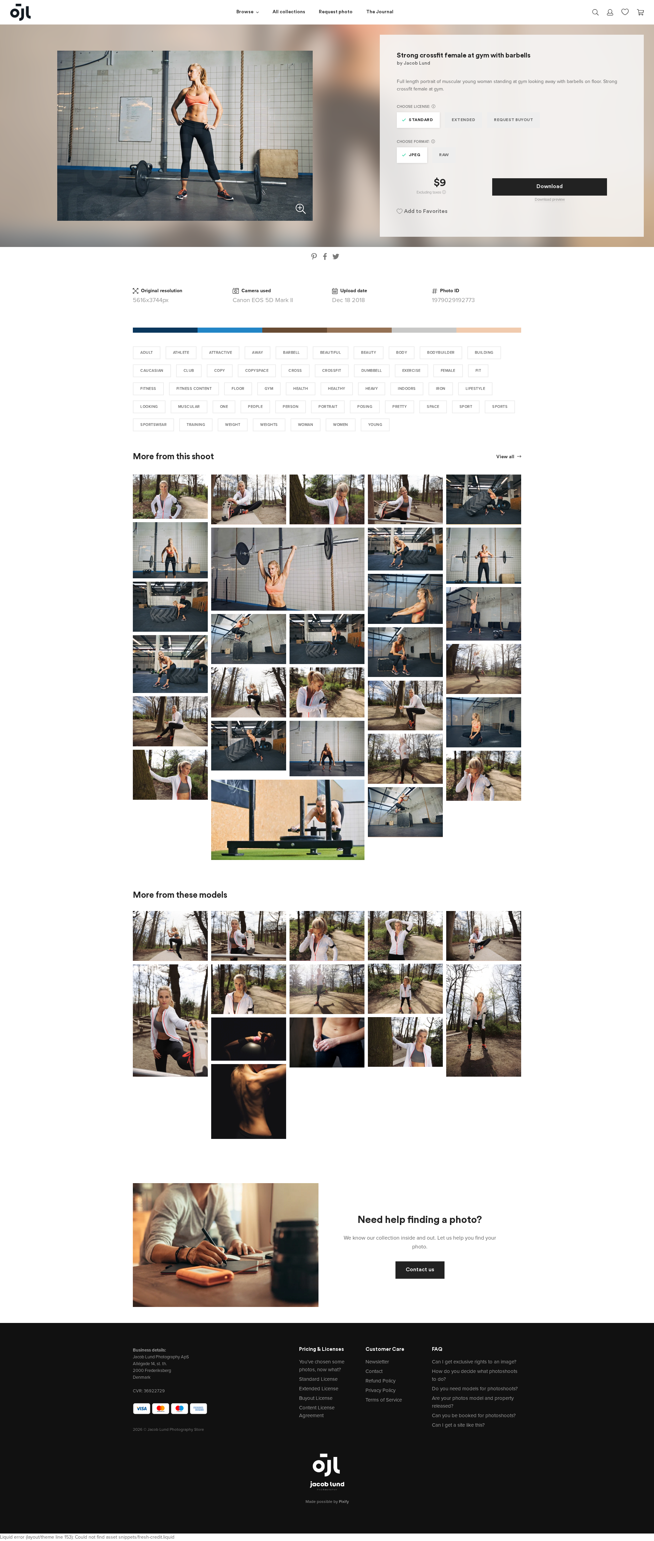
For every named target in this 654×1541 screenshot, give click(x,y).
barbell (291, 352)
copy (219, 370)
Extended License (318, 1389)
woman (305, 424)
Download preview (550, 199)
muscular (189, 406)
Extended (463, 120)
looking (149, 406)
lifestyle (475, 388)
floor (238, 388)
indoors (407, 388)
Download (549, 186)
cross (295, 370)
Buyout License (315, 1398)
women (340, 424)
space (433, 406)
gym (269, 388)
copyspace (257, 370)
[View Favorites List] (625, 11)
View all (505, 457)
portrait (327, 406)
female (448, 370)
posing (364, 406)
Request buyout (513, 120)
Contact (374, 1371)
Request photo (336, 12)
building (484, 352)
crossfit (331, 370)
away (257, 352)
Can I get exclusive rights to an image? (474, 1362)
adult (146, 352)
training (196, 424)
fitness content (194, 388)
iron (441, 388)
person (290, 406)
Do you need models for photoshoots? (475, 1389)
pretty (399, 406)
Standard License (318, 1379)
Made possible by (327, 1501)
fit (478, 370)
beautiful (330, 352)
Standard (421, 120)
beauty (368, 352)
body (401, 352)
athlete (181, 352)
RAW (444, 155)
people (255, 406)
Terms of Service (383, 1400)
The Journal (379, 12)
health (300, 388)
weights (269, 424)
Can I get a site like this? (458, 1425)
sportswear (153, 424)
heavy (371, 388)
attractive (220, 352)
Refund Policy (380, 1381)
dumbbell (371, 370)
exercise (411, 370)
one (224, 406)
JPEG (414, 155)
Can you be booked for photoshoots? (474, 1415)
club (189, 370)
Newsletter (377, 1362)
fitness (148, 388)
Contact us (420, 1270)
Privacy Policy (380, 1390)
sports (500, 406)
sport (466, 406)
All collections (288, 12)
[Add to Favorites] (204, 478)
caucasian (152, 370)
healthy (336, 388)
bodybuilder (441, 352)
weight (232, 424)
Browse (244, 12)
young (375, 424)
